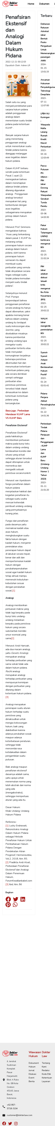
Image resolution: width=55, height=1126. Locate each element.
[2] (12, 638)
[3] (7, 697)
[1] (13, 590)
